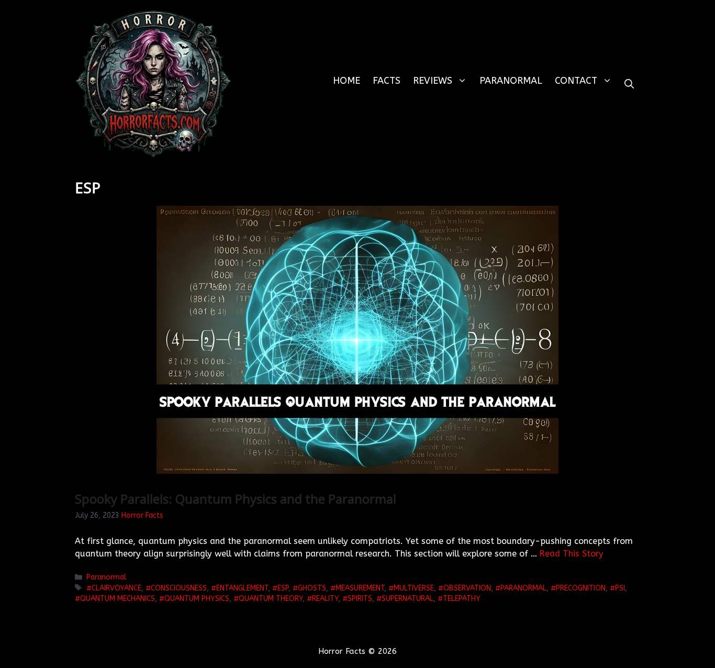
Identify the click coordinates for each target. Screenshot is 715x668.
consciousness (179, 588)
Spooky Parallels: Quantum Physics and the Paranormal (235, 498)
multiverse (414, 588)
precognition (581, 588)
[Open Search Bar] (629, 84)
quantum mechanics (117, 598)
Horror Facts (142, 515)
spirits (360, 598)
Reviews (432, 80)
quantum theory (271, 598)
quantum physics (196, 598)
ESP (282, 588)
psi (620, 588)
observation (467, 588)
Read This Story (572, 554)
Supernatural (407, 598)
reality (325, 598)
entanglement (242, 588)
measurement (360, 588)
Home (346, 80)
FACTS (386, 80)
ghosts (312, 588)
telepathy (462, 598)
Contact (576, 80)
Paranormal (510, 80)
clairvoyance (116, 588)
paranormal (523, 588)
